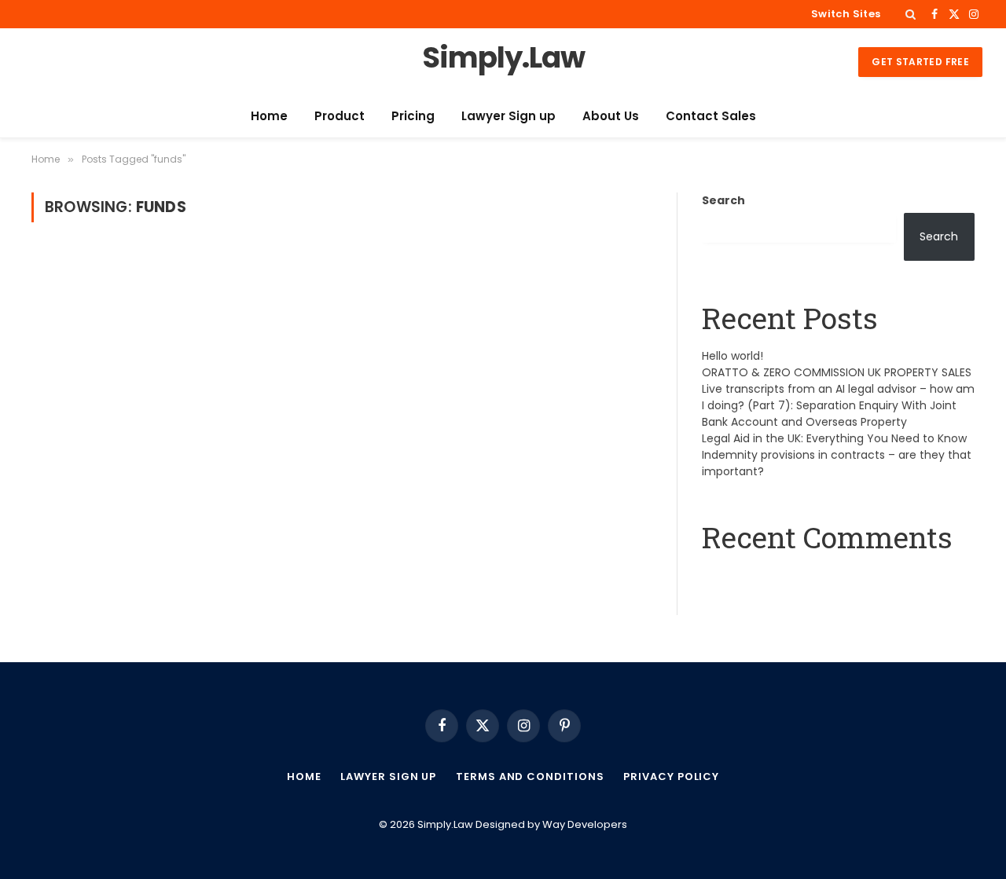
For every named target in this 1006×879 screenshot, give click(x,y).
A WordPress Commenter (774, 576)
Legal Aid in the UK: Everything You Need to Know (834, 438)
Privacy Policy (671, 776)
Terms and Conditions (530, 776)
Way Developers (584, 824)
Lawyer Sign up (508, 116)
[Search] (910, 14)
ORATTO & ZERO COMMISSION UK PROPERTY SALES (836, 372)
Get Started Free (920, 61)
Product (339, 116)
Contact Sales (711, 116)
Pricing (413, 116)
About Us (610, 116)
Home (269, 116)
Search (723, 200)
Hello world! (732, 356)
